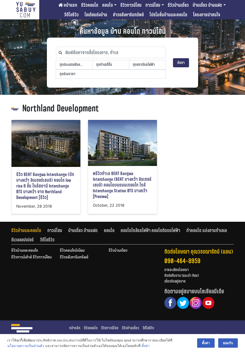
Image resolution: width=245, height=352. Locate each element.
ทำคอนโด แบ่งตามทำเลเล (206, 230)
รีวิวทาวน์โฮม (131, 5)
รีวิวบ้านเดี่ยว (178, 5)
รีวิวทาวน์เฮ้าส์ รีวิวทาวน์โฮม (31, 257)
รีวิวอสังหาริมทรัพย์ (74, 257)
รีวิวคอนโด (89, 5)
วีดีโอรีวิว (71, 14)
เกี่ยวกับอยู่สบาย (175, 281)
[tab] (29, 230)
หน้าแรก (70, 5)
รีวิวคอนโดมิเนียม (72, 251)
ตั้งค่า (146, 346)
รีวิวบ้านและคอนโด (26, 230)
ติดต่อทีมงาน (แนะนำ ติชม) (181, 275)
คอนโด (107, 5)
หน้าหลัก (74, 328)
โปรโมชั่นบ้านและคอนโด (168, 14)
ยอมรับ (228, 343)
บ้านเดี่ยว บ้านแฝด (207, 5)
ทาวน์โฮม (152, 5)
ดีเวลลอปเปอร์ (22, 239)
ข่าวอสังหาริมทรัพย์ (128, 14)
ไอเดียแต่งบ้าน (95, 14)
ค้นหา (181, 62)
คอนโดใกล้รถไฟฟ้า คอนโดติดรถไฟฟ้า (150, 230)
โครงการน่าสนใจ (206, 14)
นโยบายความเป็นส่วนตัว (25, 346)
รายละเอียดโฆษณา (176, 270)
